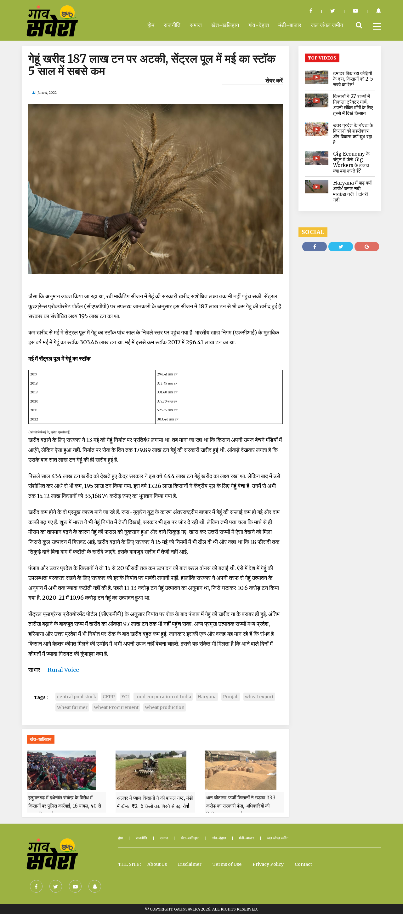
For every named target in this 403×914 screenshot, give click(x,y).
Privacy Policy (268, 864)
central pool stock (76, 697)
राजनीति (172, 25)
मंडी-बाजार (289, 25)
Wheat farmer (72, 707)
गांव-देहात (258, 25)
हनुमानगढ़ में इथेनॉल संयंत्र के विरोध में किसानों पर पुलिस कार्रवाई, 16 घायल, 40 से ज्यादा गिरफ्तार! (64, 806)
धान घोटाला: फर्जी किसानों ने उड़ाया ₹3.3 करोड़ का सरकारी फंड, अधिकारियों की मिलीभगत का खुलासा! (240, 806)
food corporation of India (163, 697)
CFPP (109, 697)
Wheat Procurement (116, 707)
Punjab (231, 697)
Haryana (207, 697)
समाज (196, 25)
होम (150, 25)
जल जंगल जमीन (327, 25)
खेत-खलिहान (225, 25)
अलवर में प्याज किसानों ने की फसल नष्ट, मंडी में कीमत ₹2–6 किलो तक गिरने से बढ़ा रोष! (155, 802)
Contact (303, 864)
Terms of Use (227, 864)
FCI (125, 697)
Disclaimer (190, 864)
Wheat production (164, 707)
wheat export (259, 697)
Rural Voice (63, 669)
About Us (157, 864)
